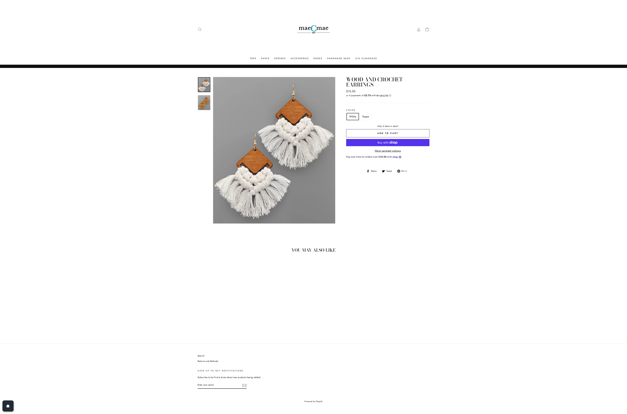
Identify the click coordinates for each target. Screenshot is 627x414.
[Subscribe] (244, 385)
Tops (253, 58)
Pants (265, 58)
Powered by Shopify (313, 401)
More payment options (388, 151)
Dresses (280, 58)
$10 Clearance (366, 58)
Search (201, 355)
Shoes (318, 58)
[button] (387, 95)
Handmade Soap (339, 58)
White (352, 116)
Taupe (365, 116)
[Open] (8, 406)
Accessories (300, 58)
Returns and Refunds (208, 361)
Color (350, 110)
